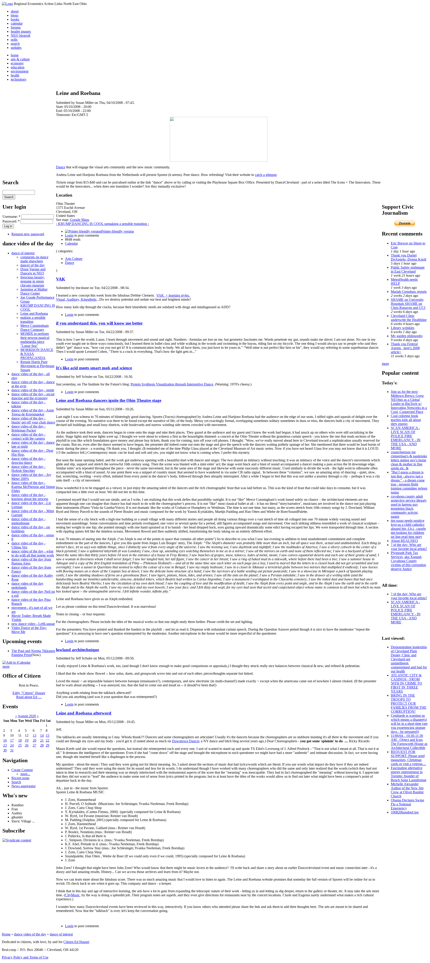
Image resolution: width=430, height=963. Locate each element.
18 (20, 740)
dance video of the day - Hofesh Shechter (28, 469)
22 (47, 740)
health (15, 75)
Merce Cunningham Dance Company (34, 328)
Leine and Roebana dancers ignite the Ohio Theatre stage (108, 400)
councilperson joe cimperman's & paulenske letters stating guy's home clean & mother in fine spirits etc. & (409, 460)
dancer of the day (32, 265)
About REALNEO (404, 541)
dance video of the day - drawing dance (28, 460)
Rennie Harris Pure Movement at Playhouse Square (37, 366)
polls (14, 39)
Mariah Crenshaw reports (409, 291)
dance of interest (22, 253)
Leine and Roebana (34, 313)
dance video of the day (30, 934)
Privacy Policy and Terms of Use (25, 957)
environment (19, 71)
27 (34, 745)
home (15, 55)
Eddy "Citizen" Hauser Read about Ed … (29, 695)
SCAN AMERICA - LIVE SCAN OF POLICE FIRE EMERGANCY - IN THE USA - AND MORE (406, 438)
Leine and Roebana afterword (83, 713)
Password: (11, 221)
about (15, 11)
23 (5, 745)
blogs (14, 15)
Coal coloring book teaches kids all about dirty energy (406, 420)
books (15, 19)
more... (25, 774)
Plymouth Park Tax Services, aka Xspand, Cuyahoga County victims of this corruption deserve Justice (408, 561)
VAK (60, 279)
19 (26, 740)
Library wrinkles (402, 328)
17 (12, 740)
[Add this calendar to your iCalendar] (16, 662)
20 (34, 740)
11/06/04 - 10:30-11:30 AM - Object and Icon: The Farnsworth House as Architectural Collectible (409, 742)
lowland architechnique (77, 649)
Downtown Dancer (185, 741)
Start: (60, 107)
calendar (17, 23)
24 (12, 745)
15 (47, 735)
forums (16, 27)
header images (21, 31)
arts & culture (20, 59)
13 (34, 735)
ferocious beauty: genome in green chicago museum (32, 281)
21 (42, 740)
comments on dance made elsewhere (34, 259)
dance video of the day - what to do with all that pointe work (32, 553)
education (17, 67)
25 (20, 745)
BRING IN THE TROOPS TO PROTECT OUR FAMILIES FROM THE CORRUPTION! (408, 703)
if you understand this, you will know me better (99, 323)
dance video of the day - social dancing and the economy (32, 396)
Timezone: (64, 115)
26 (26, 745)
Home (6, 934)
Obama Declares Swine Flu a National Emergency (407, 804)
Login (69, 235)
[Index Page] (7, 4)
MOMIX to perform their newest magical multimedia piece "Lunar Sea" (34, 340)
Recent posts (20, 778)
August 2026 (27, 716)
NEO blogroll (20, 35)
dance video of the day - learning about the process (29, 497)
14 (42, 735)
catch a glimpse (266, 175)
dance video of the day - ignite (32, 390)
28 (42, 745)
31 (12, 750)
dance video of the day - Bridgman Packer (28, 428)
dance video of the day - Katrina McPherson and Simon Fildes (33, 487)
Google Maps (79, 220)
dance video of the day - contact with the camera (28, 436)
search (15, 43)
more (6, 666)
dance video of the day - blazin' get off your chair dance (33, 420)
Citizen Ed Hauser (76, 942)
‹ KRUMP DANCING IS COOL (80, 224)
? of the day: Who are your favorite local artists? (409, 547)
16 (5, 740)
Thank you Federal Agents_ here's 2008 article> (405, 348)
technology (18, 79)
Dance (60, 167)
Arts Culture (73, 259)
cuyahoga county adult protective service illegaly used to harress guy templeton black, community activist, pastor (409, 506)
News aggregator (23, 786)
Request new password (27, 234)
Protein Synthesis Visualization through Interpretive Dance (172, 384)
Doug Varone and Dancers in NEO (32, 271)
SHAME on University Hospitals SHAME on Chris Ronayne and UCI (408, 304)
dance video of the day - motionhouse (28, 521)
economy (17, 63)
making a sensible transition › (128, 224)
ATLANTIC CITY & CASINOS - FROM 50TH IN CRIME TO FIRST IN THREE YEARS (406, 683)
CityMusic (72, 895)
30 (5, 750)
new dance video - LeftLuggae (33, 624)
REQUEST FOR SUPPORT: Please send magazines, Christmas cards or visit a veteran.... (408, 758)
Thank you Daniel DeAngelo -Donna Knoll (408, 257)
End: (60, 111)
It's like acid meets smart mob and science (94, 368)
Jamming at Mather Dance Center (33, 291)
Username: (11, 216)
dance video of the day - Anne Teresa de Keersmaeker (32, 412)
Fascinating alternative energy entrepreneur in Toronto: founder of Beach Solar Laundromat (408, 774)
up (106, 224)
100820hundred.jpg (405, 812)
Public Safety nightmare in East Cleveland (408, 269)
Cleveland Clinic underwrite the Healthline (409, 318)
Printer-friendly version (117, 231)
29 (47, 745)
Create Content (22, 770)
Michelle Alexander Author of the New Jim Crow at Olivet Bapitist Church (407, 790)
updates (16, 47)
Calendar (71, 243)
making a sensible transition (32, 319)
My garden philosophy (407, 336)
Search (16, 782)
